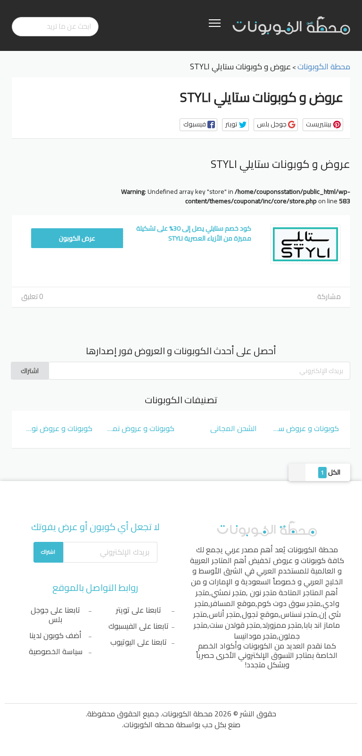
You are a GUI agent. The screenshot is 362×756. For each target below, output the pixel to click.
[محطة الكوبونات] (291, 25)
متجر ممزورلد (282, 625)
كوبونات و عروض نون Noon (57, 428)
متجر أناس (224, 614)
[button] (198, 124)
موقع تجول (260, 614)
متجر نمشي (228, 592)
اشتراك (30, 371)
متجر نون (263, 592)
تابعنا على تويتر (138, 610)
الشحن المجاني (233, 428)
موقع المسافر (232, 603)
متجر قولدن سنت (234, 625)
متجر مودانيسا (255, 636)
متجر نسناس (298, 614)
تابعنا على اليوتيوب (138, 642)
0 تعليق (32, 296)
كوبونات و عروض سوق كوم (304, 428)
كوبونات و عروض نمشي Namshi (140, 428)
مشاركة (329, 296)
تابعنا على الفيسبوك (138, 626)
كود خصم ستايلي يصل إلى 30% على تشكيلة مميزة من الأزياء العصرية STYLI (193, 233)
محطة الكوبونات (313, 549)
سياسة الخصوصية (55, 651)
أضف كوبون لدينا (55, 635)
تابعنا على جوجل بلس (55, 614)
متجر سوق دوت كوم (289, 603)
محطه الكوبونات (148, 724)
